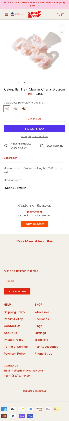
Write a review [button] (35, 224)
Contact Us (12, 326)
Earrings (40, 333)
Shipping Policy (14, 312)
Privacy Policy (13, 340)
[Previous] (18, 82)
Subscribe (17, 292)
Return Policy (13, 319)
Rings (38, 326)
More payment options (34, 136)
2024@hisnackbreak (34, 390)
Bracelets (41, 340)
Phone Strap (43, 353)
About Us (10, 333)
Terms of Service (16, 347)
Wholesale (41, 312)
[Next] (50, 82)
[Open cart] (62, 14)
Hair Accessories (46, 347)
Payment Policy (15, 353)
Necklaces (41, 319)
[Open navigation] (6, 14)
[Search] (58, 14)
